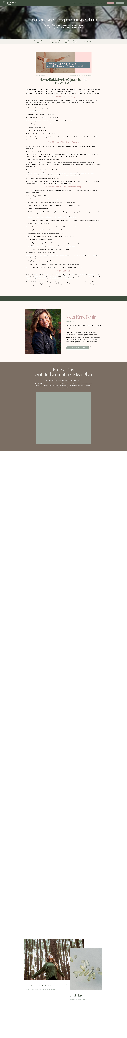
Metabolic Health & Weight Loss (80, 75)
